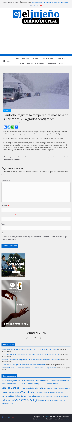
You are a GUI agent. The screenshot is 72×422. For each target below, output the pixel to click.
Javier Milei (34, 388)
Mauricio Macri (28, 392)
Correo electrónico (9, 215)
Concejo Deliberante (56, 381)
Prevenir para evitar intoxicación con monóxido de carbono (17, 158)
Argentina (14, 380)
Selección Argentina (45, 400)
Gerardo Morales (10, 387)
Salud (61, 63)
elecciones (42, 384)
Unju (64, 400)
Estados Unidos (52, 383)
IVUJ (29, 388)
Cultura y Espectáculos (35, 63)
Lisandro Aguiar (8, 392)
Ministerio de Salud (50, 392)
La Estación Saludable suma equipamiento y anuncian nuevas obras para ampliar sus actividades (31, 359)
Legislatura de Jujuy (57, 388)
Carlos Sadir (39, 380)
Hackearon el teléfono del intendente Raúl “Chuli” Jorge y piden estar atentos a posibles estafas (30, 354)
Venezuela (5, 403)
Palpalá (47, 396)
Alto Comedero (6, 381)
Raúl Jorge (6, 400)
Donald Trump (33, 383)
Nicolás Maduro (40, 396)
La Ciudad (25, 58)
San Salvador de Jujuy (26, 400)
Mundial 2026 (59, 392)
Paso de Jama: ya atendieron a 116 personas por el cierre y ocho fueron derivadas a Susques (30, 349)
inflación (25, 388)
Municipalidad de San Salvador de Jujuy (19, 396)
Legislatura (48, 388)
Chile (48, 380)
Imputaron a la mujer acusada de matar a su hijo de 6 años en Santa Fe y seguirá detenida (29, 368)
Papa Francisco (54, 396)
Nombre (5, 206)
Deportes (61, 58)
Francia (60, 384)
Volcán (11, 403)
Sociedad (21, 63)
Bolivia (19, 380)
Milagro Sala (40, 392)
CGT (45, 380)
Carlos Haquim (30, 381)
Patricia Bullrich (65, 396)
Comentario (6, 180)
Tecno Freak (51, 63)
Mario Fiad (18, 392)
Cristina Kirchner (22, 384)
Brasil (24, 380)
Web (3, 224)
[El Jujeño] (4, 61)
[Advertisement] (36, 40)
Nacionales (36, 58)
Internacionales (49, 58)
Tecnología (55, 400)
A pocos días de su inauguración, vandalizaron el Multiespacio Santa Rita (24, 365)
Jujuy (17, 58)
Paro (59, 396)
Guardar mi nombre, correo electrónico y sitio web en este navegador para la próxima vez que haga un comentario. (34, 238)
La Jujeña (22, 123)
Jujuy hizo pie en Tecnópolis (58, 157)
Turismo (60, 400)
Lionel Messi (66, 388)
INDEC (20, 388)
